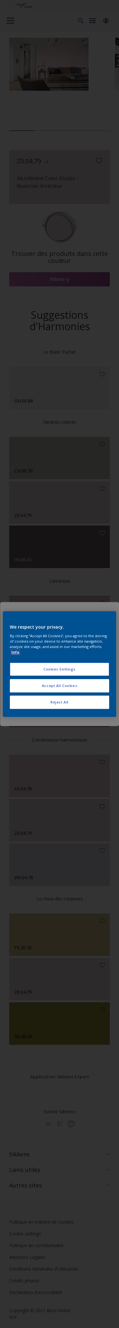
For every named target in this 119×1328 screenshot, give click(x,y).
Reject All (59, 702)
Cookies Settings (59, 669)
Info (15, 652)
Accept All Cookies (59, 685)
